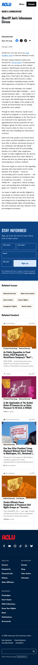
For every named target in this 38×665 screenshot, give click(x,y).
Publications (7, 617)
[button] (25, 41)
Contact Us (6, 569)
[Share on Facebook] (17, 41)
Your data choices (7, 643)
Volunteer (25, 578)
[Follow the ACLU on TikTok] (20, 546)
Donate (31, 4)
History (4, 578)
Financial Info (7, 573)
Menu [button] (21, 4)
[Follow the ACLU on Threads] (26, 546)
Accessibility (19, 643)
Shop (23, 569)
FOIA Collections (8, 604)
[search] (33, 651)
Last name (21, 245)
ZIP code (6, 262)
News (4, 613)
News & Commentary (11, 12)
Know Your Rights (9, 608)
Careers (5, 565)
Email (5, 253)
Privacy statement (20, 640)
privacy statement (29, 273)
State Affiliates (8, 582)
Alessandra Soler (7, 36)
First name (6, 245)
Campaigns (6, 595)
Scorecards (6, 621)
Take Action (26, 573)
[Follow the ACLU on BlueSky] (31, 546)
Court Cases (6, 600)
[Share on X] (21, 41)
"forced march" (16, 62)
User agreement (7, 640)
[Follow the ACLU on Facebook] (4, 546)
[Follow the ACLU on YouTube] (9, 546)
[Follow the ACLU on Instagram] (15, 546)
